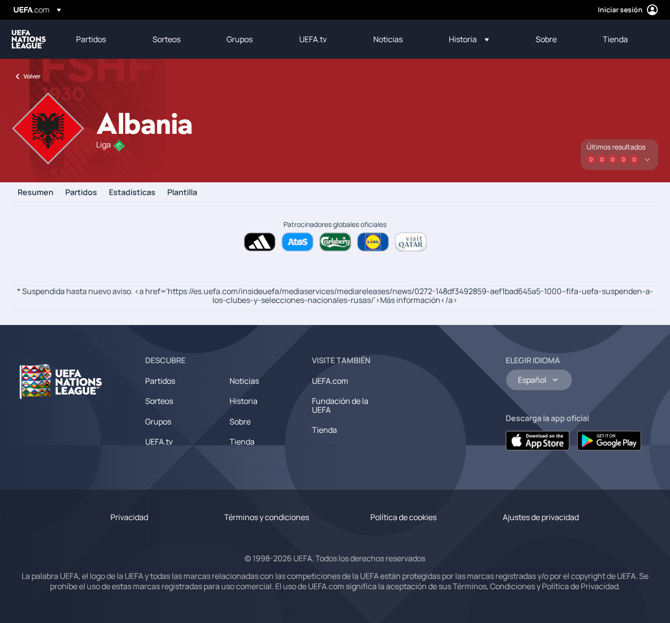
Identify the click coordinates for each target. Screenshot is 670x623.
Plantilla (182, 192)
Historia (244, 401)
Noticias (244, 380)
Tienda (242, 441)
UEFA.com (330, 380)
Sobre (240, 421)
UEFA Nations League (29, 39)
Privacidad (129, 517)
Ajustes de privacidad (541, 517)
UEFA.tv (159, 441)
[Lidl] (373, 241)
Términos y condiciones (266, 517)
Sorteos (159, 401)
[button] (468, 39)
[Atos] (297, 241)
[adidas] (260, 241)
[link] (91, 39)
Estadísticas (132, 192)
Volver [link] (32, 76)
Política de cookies (403, 517)
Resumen (35, 192)
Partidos (81, 192)
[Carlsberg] (335, 241)
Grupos (158, 421)
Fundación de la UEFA (340, 405)
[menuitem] (102, 39)
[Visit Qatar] (411, 241)
